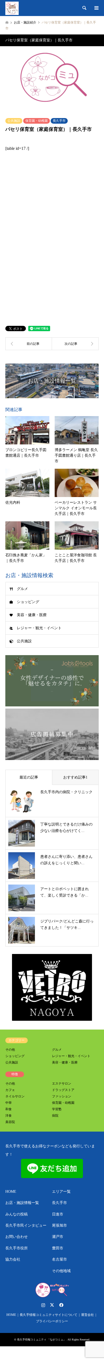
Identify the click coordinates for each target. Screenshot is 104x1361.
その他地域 (61, 1271)
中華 (8, 1103)
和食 (8, 1109)
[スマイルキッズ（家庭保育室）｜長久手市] (28, 343)
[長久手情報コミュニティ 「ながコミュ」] (12, 8)
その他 (10, 1049)
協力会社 (12, 1259)
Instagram (43, 1305)
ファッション (61, 1096)
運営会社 (87, 1315)
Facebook (61, 1305)
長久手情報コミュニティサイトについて (48, 1315)
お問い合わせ (16, 1237)
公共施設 (13, 121)
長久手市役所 (16, 1248)
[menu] (96, 8)
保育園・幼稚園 (36, 121)
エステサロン (61, 1083)
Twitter (52, 1305)
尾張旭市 (59, 1225)
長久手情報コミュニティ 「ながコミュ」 (41, 1339)
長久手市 (59, 121)
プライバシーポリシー (52, 1321)
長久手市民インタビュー (25, 1225)
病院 (55, 1115)
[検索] (84, 8)
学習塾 (57, 1109)
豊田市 (57, 1248)
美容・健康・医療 (32, 615)
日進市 (57, 1214)
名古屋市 (59, 1259)
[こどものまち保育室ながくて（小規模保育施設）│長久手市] (75, 343)
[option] (52, 79)
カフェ (10, 1090)
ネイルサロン (15, 1096)
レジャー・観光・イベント (39, 628)
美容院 (10, 1122)
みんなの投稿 (16, 1214)
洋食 (8, 1115)
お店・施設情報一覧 (22, 1203)
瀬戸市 (57, 1237)
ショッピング (28, 602)
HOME (10, 1192)
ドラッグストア (63, 1090)
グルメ (22, 589)
